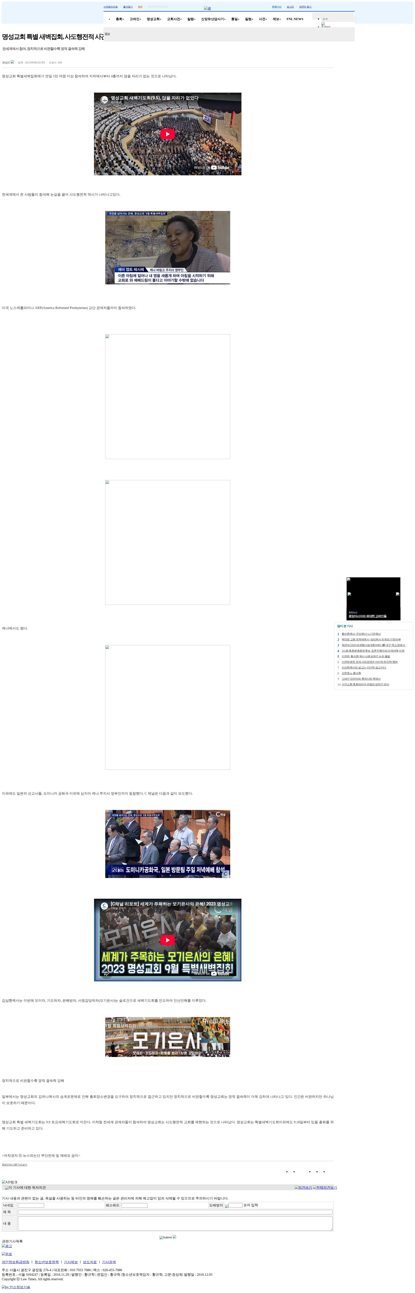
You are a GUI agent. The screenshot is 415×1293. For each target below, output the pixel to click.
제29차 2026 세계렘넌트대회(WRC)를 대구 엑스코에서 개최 (376, 645)
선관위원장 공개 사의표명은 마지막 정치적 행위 (370, 662)
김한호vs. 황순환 (351, 673)
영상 (107, 33)
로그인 (290, 6)
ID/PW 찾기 (305, 6)
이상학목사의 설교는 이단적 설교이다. (364, 667)
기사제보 (71, 1262)
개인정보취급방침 (15, 1262)
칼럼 (190, 19)
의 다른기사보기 (14, 1164)
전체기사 (276, 6)
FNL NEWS (295, 19)
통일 (234, 19)
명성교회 (153, 19)
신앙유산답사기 (212, 19)
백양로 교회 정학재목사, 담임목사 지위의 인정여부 (371, 639)
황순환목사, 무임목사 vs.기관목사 (361, 633)
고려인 (134, 19)
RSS (140, 6)
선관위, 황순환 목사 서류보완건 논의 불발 (366, 656)
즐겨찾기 (128, 6)
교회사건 (173, 19)
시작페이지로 (111, 6)
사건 (262, 19)
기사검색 (109, 1262)
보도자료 (90, 1262)
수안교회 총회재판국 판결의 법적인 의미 (365, 684)
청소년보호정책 (47, 1262)
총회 (119, 19)
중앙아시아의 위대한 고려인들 (367, 616)
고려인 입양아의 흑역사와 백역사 (361, 678)
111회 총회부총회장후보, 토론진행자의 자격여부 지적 (373, 650)
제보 (276, 19)
